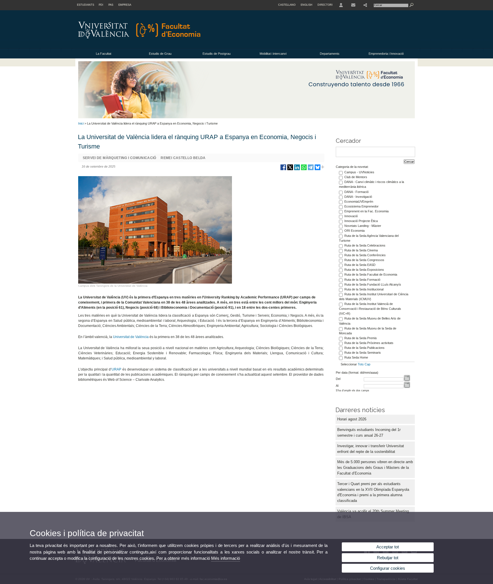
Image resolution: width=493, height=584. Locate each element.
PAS (110, 4)
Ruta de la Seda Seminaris (362, 352)
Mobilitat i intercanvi (273, 53)
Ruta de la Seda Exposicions (364, 269)
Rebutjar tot (387, 557)
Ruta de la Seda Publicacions (364, 347)
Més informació (225, 558)
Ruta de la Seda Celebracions (364, 245)
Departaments (330, 53)
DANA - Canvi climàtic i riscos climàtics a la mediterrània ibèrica (371, 184)
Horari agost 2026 (351, 419)
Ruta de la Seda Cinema (361, 250)
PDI (101, 4)
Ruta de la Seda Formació (362, 279)
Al (337, 385)
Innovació (351, 216)
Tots (361, 364)
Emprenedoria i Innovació (386, 53)
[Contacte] (353, 5)
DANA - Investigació (358, 196)
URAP (116, 369)
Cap (367, 364)
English (306, 4)
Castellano (287, 4)
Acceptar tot (387, 546)
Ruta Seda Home (356, 357)
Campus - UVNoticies (359, 172)
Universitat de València (131, 337)
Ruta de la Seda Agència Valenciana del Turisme (369, 238)
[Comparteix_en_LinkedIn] (297, 169)
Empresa (124, 4)
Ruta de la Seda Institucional (363, 289)
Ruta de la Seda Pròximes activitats (368, 343)
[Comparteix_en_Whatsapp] (303, 169)
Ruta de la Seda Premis (360, 338)
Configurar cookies (387, 568)
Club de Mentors (355, 177)
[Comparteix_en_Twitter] (290, 169)
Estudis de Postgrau (217, 53)
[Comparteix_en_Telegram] (310, 169)
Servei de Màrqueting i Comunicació (119, 158)
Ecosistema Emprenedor (361, 206)
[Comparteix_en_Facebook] (283, 169)
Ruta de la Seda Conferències (365, 255)
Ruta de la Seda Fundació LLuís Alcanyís (372, 284)
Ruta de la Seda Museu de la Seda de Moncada (367, 331)
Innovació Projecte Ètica (361, 221)
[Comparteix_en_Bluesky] (317, 169)
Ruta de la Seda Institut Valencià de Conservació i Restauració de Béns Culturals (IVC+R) (370, 308)
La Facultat (103, 53)
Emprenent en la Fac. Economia (366, 211)
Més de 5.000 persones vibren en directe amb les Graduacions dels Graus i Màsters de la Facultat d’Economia (375, 467)
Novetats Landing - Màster (362, 225)
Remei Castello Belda (183, 158)
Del (338, 378)
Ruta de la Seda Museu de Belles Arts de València (370, 321)
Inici (81, 123)
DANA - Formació (356, 192)
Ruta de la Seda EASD (359, 264)
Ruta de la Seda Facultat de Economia (370, 274)
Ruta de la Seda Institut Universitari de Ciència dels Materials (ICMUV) (373, 296)
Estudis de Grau (160, 53)
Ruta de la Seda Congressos (364, 260)
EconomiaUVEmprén (358, 201)
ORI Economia (354, 230)
